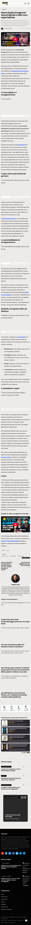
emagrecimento (13, 556)
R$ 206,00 (10, 731)
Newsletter (3, 904)
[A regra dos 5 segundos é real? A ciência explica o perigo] (26, 769)
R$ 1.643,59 (11, 722)
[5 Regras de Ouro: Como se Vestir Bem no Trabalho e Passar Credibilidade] (26, 880)
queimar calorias (6, 457)
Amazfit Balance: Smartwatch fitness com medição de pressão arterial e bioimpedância (14, 695)
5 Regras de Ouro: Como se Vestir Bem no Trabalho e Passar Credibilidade (10, 880)
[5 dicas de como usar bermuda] (15, 808)
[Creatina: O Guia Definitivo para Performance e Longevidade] (26, 787)
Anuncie (3, 901)
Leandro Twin (20, 556)
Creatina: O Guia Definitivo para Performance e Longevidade (10, 788)
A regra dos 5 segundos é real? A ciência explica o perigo (11, 769)
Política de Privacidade (11, 920)
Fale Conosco (4, 899)
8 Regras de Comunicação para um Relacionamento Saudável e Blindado (11, 867)
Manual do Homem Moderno (12, 797)
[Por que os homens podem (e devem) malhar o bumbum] (15, 634)
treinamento (22, 145)
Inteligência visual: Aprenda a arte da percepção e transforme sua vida (16, 736)
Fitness (3, 775)
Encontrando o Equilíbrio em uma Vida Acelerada (24, 564)
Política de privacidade (6, 909)
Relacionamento (6, 863)
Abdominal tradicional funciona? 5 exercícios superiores (11, 779)
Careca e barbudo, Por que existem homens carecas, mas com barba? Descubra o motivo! (6, 567)
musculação (21, 337)
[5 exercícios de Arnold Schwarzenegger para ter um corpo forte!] (15, 609)
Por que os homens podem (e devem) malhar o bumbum (12, 646)
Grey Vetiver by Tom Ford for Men (15, 721)
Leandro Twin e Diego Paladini (10, 541)
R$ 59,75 (10, 747)
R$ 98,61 (10, 738)
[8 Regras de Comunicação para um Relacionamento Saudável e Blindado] (26, 867)
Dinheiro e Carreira (6, 876)
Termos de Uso (4, 906)
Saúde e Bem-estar (6, 766)
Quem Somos (4, 896)
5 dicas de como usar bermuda (12, 816)
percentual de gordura (9, 218)
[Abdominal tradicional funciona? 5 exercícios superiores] (26, 778)
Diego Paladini (5, 556)
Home (2, 894)
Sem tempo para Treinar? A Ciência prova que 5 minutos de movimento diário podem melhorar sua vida (15, 670)
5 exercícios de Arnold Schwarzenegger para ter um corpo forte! (15, 621)
